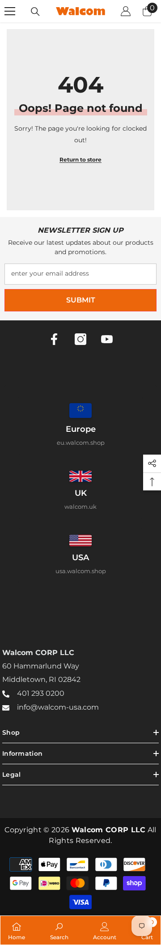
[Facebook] (54, 339)
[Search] (35, 11)
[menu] (9, 11)
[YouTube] (107, 339)
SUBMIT (80, 300)
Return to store (80, 159)
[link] (59, 930)
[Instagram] (80, 339)
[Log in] (126, 11)
